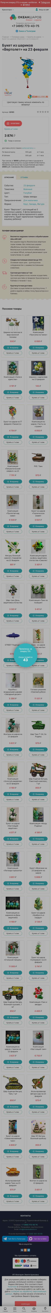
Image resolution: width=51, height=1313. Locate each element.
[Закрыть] (36, 645)
